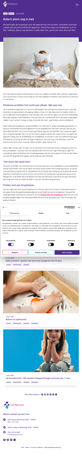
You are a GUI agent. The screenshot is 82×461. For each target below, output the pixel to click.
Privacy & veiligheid (37, 447)
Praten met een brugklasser (52, 195)
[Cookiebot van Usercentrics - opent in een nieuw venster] (66, 207)
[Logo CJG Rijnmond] (14, 409)
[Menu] (77, 5)
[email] (45, 394)
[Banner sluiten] (79, 207)
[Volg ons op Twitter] (14, 440)
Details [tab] (41, 213)
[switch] (31, 244)
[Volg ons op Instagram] (8, 440)
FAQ (22, 447)
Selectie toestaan (41, 252)
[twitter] (56, 394)
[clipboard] (42, 394)
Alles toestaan (67, 252)
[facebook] (51, 394)
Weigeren (15, 252)
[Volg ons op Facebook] (4, 440)
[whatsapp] (48, 394)
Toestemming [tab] (14, 213)
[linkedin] (53, 394)
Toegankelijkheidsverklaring (52, 447)
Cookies (27, 447)
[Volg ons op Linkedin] (11, 440)
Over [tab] (68, 213)
